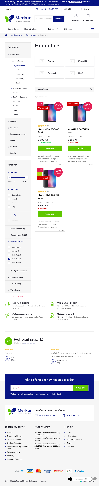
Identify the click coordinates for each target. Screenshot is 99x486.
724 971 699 (33, 4)
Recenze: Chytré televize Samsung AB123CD (47, 439)
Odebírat (80, 388)
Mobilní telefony (17, 61)
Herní (17, 83)
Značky (13, 153)
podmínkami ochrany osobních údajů (47, 394)
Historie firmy (72, 436)
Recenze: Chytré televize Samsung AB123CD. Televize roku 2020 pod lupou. (47, 446)
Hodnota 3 (16, 259)
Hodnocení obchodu (14, 459)
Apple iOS (16, 247)
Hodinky (13, 121)
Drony (12, 140)
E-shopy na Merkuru (14, 436)
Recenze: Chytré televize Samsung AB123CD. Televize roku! (47, 434)
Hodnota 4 (16, 263)
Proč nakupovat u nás (75, 440)
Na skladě (16, 195)
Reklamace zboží (13, 452)
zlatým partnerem (75, 2)
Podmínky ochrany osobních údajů (17, 447)
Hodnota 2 (16, 255)
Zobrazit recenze (29, 343)
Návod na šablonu (14, 439)
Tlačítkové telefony (20, 88)
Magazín (8, 9)
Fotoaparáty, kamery (18, 134)
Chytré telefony (19, 65)
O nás (69, 433)
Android (18, 70)
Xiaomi (15, 106)
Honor (15, 114)
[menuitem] (13, 29)
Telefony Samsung (20, 97)
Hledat (58, 18)
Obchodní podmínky (14, 443)
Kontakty (10, 456)
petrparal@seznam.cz (51, 4)
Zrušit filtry (19, 296)
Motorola (16, 101)
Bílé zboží (14, 128)
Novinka (15, 203)
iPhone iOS (19, 74)
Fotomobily (19, 78)
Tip (14, 207)
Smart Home (15, 54)
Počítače (13, 147)
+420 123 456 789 (73, 415)
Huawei (16, 110)
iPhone (15, 93)
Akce (14, 199)
